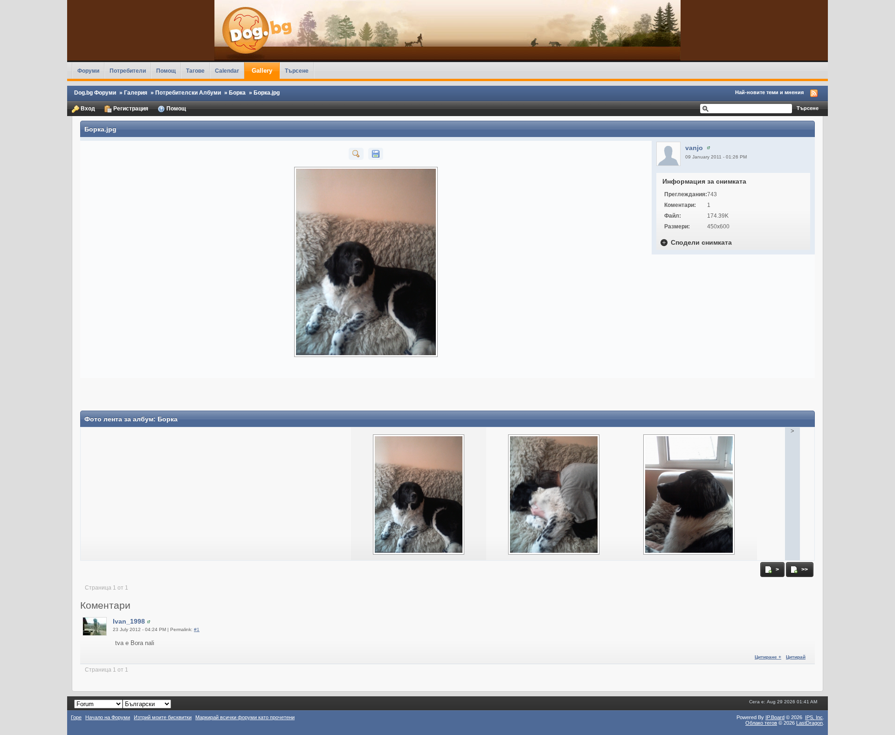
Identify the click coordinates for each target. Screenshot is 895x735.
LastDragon (809, 723)
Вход (87, 108)
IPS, (814, 717)
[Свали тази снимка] (375, 153)
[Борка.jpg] (356, 153)
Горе (76, 717)
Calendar (227, 71)
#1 (197, 629)
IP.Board (775, 717)
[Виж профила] (708, 147)
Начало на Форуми (107, 717)
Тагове (195, 71)
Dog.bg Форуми (95, 92)
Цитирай (796, 656)
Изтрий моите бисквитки (163, 717)
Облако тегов (761, 723)
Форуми (88, 71)
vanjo (694, 147)
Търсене (297, 71)
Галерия (135, 92)
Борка (237, 92)
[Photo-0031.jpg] (689, 490)
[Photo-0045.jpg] (553, 490)
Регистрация (130, 108)
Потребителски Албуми (188, 92)
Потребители (128, 71)
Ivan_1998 (129, 621)
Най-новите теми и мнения (769, 92)
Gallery (262, 70)
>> (804, 569)
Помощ (166, 71)
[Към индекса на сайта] (447, 30)
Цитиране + (768, 656)
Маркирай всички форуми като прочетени (245, 717)
